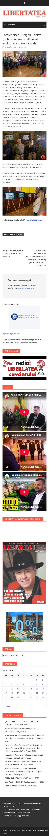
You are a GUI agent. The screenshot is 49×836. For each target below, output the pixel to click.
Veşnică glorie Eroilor (14, 785)
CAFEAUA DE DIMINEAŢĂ (15, 778)
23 (43, 693)
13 (24, 688)
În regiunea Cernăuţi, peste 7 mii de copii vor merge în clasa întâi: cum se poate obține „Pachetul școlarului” (23, 748)
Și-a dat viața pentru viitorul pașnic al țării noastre (13, 253)
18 (12, 693)
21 (31, 693)
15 (37, 688)
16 (43, 688)
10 (6, 688)
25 (12, 697)
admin (23, 47)
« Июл (7, 706)
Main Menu (11, 24)
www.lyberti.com (34, 220)
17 (6, 693)
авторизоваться (26, 288)
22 (37, 693)
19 (18, 693)
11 (12, 688)
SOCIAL (19, 235)
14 (31, 688)
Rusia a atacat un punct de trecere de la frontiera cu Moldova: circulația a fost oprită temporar (23, 771)
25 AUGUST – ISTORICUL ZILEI (18, 782)
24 (6, 697)
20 (24, 693)
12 (18, 688)
